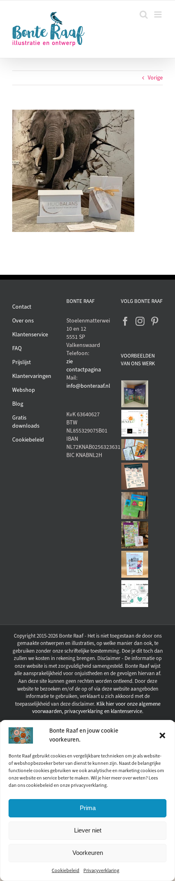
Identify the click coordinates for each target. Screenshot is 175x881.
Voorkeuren (87, 852)
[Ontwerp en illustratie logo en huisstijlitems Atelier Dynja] (135, 423)
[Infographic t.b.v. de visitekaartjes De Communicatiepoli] (135, 593)
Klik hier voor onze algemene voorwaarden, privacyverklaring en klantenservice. (96, 707)
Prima (88, 807)
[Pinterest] (154, 321)
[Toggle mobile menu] (158, 14)
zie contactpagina (83, 365)
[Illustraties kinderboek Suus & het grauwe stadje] (135, 564)
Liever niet (87, 830)
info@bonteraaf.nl (87, 386)
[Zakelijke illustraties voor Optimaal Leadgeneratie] (135, 476)
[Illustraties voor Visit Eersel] (135, 535)
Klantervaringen (31, 376)
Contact (21, 307)
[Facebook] (125, 321)
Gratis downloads (25, 422)
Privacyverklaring (101, 870)
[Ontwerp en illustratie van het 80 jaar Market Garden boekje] (135, 449)
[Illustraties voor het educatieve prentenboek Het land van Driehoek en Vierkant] (135, 505)
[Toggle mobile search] (144, 14)
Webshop (23, 390)
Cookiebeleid (65, 870)
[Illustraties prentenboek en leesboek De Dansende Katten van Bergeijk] (135, 393)
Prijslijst (21, 362)
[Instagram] (140, 321)
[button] (162, 735)
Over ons (23, 321)
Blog (17, 404)
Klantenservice (30, 334)
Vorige (155, 78)
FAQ (17, 348)
